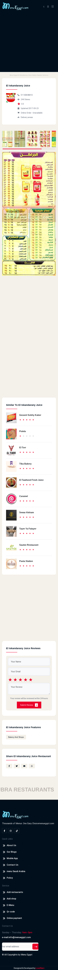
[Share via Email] (24, 766)
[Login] (48, 6)
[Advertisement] (29, 43)
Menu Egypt (26, 954)
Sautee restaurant (28, 545)
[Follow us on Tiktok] (16, 830)
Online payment (14, 918)
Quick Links (7, 839)
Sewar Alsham (26, 512)
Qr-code (11, 911)
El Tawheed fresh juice (31, 480)
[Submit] (35, 947)
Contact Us (12, 865)
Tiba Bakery (25, 464)
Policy (10, 878)
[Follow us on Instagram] (10, 830)
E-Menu (10, 905)
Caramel (23, 496)
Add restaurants (15, 892)
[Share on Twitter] (17, 766)
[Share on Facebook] (9, 766)
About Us (11, 845)
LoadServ (40, 968)
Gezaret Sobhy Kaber (30, 415)
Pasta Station (26, 561)
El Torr (22, 447)
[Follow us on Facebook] (4, 830)
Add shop (11, 898)
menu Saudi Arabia (16, 871)
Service (5, 885)
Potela (22, 431)
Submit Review (27, 705)
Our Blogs (12, 852)
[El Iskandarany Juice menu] (7, 139)
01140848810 (27, 95)
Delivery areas (27, 117)
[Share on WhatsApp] (32, 766)
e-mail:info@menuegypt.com (16, 937)
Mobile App (12, 858)
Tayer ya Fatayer (27, 529)
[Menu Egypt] (15, 6)
